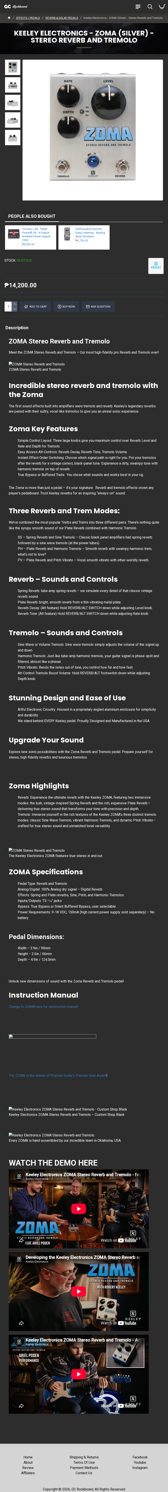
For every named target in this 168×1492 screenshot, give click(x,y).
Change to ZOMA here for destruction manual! (44, 1007)
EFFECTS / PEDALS (28, 18)
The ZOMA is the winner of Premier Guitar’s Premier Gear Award (57, 1075)
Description (16, 327)
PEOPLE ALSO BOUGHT (32, 216)
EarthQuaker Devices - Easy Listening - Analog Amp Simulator (90, 232)
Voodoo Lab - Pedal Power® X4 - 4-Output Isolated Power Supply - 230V (37, 234)
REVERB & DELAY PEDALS (62, 18)
